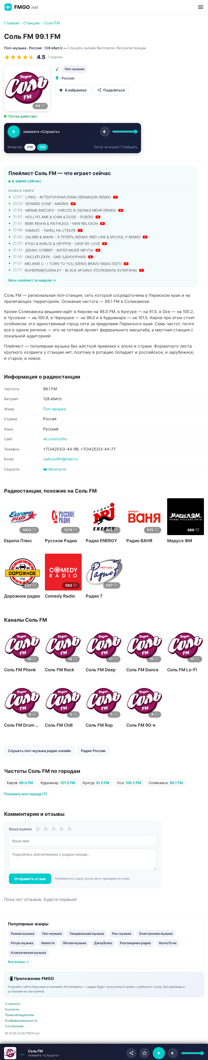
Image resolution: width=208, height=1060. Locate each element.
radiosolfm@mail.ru (60, 459)
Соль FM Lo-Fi (182, 669)
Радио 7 (94, 596)
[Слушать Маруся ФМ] (185, 516)
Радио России (93, 751)
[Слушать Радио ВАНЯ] (144, 516)
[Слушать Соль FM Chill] (63, 701)
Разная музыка (22, 934)
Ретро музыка (22, 943)
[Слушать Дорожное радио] (22, 572)
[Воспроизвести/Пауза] (159, 1053)
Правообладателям (19, 1015)
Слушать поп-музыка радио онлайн (39, 751)
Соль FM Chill (59, 725)
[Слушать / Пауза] (14, 132)
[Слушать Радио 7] (104, 572)
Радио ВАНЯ (139, 540)
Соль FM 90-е (140, 725)
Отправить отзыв (30, 879)
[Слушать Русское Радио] (63, 516)
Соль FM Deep (100, 669)
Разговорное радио (135, 943)
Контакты (12, 1009)
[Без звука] (173, 1053)
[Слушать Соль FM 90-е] (144, 701)
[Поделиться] (131, 1053)
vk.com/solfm (55, 439)
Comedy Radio (60, 596)
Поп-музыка (74, 69)
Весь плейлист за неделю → (32, 280)
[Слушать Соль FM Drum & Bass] (22, 701)
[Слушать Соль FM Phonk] (22, 645)
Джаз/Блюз (103, 943)
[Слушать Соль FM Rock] (63, 645)
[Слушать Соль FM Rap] (104, 701)
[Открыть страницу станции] (10, 1053)
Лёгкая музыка (74, 943)
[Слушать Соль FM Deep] (104, 645)
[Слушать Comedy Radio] (63, 572)
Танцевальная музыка (87, 934)
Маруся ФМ (179, 540)
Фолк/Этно (168, 943)
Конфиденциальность (21, 1020)
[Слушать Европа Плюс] (22, 516)
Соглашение (14, 1026)
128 (42, 147)
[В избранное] (145, 1053)
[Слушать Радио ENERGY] (104, 516)
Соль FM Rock (59, 669)
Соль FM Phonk (20, 669)
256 (30, 147)
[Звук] (105, 132)
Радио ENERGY (101, 540)
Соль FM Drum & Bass (26, 725)
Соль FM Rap (99, 725)
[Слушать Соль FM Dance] (144, 645)
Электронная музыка (155, 934)
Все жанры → (18, 962)
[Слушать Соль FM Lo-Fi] (185, 645)
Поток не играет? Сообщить (115, 147)
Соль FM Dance (142, 669)
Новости (48, 943)
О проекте (12, 1004)
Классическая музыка (28, 953)
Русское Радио (61, 540)
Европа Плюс (18, 540)
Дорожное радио (22, 596)
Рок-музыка (121, 934)
